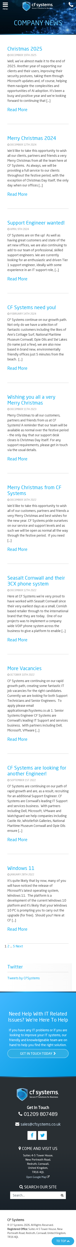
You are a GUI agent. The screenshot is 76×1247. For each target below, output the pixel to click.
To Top (61, 1241)
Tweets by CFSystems (23, 978)
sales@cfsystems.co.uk (40, 1124)
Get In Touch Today (36, 1053)
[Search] (62, 1195)
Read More (17, 109)
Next (19, 946)
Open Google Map (36, 1177)
